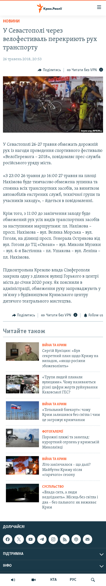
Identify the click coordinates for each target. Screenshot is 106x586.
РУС (73, 580)
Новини (11, 21)
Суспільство (53, 487)
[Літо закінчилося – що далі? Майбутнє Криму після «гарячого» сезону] (22, 465)
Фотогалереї (52, 432)
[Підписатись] (87, 539)
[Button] (49, 70)
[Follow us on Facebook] (7, 539)
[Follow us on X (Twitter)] (19, 539)
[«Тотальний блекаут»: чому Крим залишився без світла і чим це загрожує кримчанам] (22, 410)
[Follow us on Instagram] (53, 539)
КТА (53, 580)
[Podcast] (76, 539)
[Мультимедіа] (33, 580)
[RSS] (64, 539)
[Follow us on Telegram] (42, 539)
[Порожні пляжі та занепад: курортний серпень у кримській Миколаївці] (22, 438)
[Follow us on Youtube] (30, 539)
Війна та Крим (54, 345)
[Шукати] (93, 580)
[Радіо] (13, 580)
